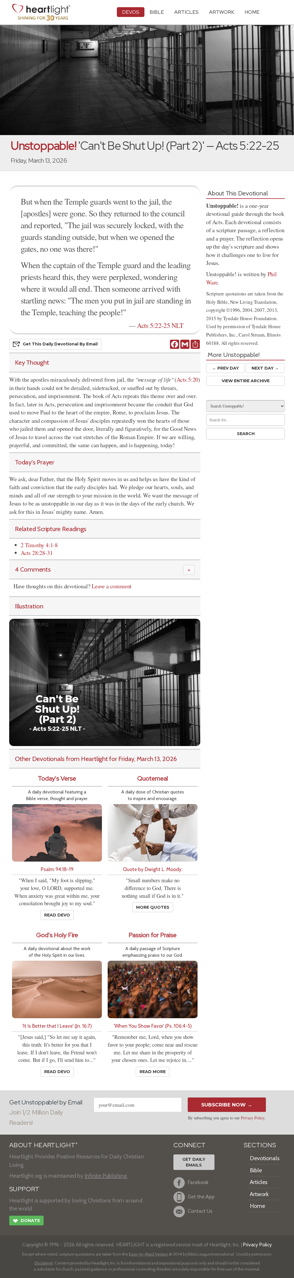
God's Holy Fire (57, 935)
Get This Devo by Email (60, 344)
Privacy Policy (252, 1118)
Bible (157, 12)
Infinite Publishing (106, 1175)
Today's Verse (57, 778)
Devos (130, 12)
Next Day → (265, 368)
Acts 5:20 (187, 379)
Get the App (201, 1197)
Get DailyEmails (193, 1162)
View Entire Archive (246, 380)
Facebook (198, 1182)
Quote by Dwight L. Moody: (152, 869)
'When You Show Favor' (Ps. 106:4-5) (153, 1026)
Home (257, 1205)
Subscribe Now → (226, 1105)
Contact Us (200, 1211)
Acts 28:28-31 (37, 553)
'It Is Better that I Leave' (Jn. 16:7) (57, 1026)
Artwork (221, 12)
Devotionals (264, 1158)
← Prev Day (225, 368)
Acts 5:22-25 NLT (160, 325)
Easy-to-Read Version (148, 1254)
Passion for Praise (153, 935)
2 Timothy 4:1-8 (39, 545)
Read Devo (57, 915)
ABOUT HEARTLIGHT (43, 1145)
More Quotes (152, 907)
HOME (252, 12)
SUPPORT (24, 1189)
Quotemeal (152, 778)
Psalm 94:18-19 (57, 869)
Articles (186, 12)
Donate (26, 1221)
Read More (153, 1071)
